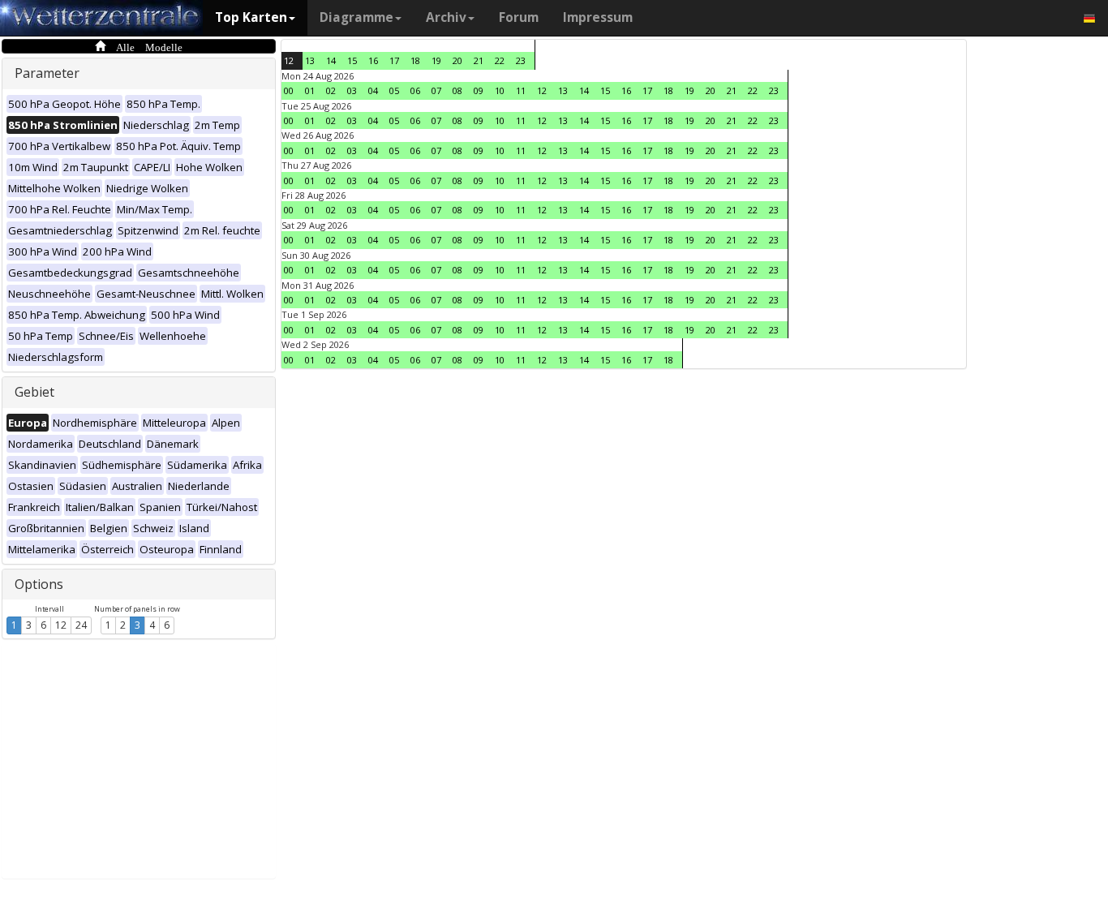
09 (478, 90)
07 (436, 90)
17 (394, 60)
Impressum (598, 17)
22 (500, 60)
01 (310, 90)
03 (352, 90)
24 (81, 625)
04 (373, 90)
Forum (519, 17)
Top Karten (251, 17)
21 (478, 60)
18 (415, 60)
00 (289, 90)
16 (373, 60)
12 (61, 625)
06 (415, 90)
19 (436, 60)
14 (331, 60)
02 (331, 90)
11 (521, 90)
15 (352, 60)
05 (394, 90)
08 (457, 90)
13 (310, 60)
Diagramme (356, 17)
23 (521, 60)
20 (457, 60)
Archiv (446, 17)
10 (500, 90)
